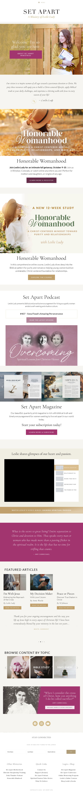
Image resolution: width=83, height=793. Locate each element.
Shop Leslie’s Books (68, 781)
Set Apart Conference (68, 773)
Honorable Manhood (14, 778)
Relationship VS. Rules (70, 473)
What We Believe (41, 781)
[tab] (66, 467)
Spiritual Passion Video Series (41, 778)
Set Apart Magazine (68, 770)
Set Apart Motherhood (14, 770)
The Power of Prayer (70, 490)
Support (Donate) (41, 773)
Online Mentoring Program (68, 775)
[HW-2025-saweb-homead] (41, 252)
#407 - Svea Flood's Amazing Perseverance (41, 313)
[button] (2, 386)
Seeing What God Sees (70, 484)
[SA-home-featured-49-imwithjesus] (15, 582)
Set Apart (41, 13)
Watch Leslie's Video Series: (41, 510)
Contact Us (41, 770)
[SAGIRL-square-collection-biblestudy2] (18, 678)
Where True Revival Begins (70, 478)
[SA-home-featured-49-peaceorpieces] (68, 582)
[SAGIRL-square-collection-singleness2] (41, 678)
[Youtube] (48, 723)
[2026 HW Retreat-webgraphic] (41, 155)
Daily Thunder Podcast (14, 775)
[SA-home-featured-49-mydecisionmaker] (41, 582)
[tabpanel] (29, 480)
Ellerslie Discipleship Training (14, 773)
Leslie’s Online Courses (68, 778)
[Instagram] (41, 723)
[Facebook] (35, 723)
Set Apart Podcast (41, 775)
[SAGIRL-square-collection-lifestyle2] (65, 678)
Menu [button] (43, 2)
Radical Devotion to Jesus (70, 467)
